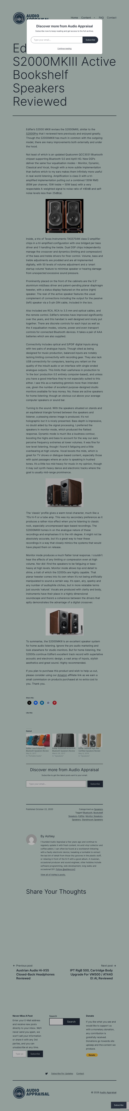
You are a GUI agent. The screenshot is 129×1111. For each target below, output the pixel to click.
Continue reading (64, 48)
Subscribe (90, 40)
